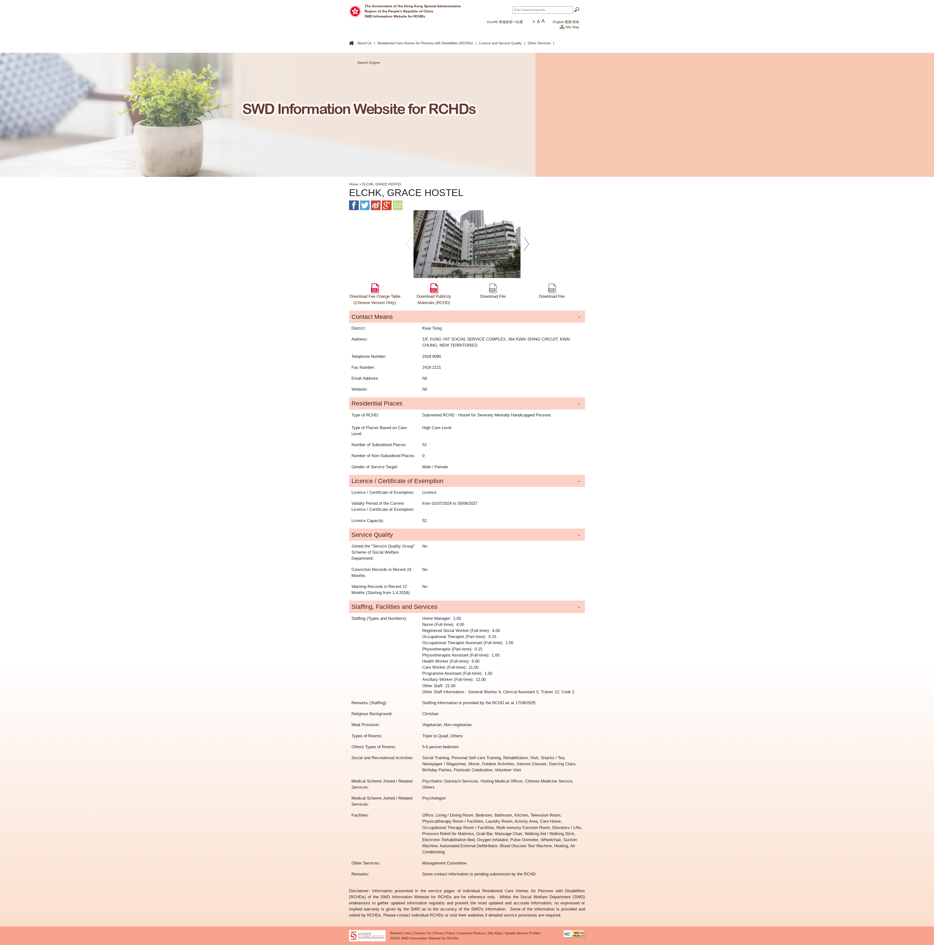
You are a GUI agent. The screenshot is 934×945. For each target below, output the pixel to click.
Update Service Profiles (522, 933)
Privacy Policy (444, 933)
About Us (364, 43)
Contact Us (422, 933)
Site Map (572, 27)
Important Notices (471, 933)
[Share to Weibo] (376, 205)
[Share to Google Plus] (387, 205)
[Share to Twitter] (365, 205)
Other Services (539, 43)
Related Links (400, 933)
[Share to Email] (398, 205)
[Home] (355, 11)
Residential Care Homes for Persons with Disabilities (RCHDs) (425, 43)
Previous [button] (408, 244)
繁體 (568, 22)
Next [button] (526, 244)
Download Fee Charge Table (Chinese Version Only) (375, 299)
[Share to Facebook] (354, 205)
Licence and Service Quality (500, 43)
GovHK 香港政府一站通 (505, 22)
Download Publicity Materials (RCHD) (434, 299)
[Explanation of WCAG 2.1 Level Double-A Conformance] (574, 934)
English (558, 22)
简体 (575, 22)
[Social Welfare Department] (367, 935)
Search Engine (368, 62)
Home (353, 184)
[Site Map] (562, 27)
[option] (467, 244)
